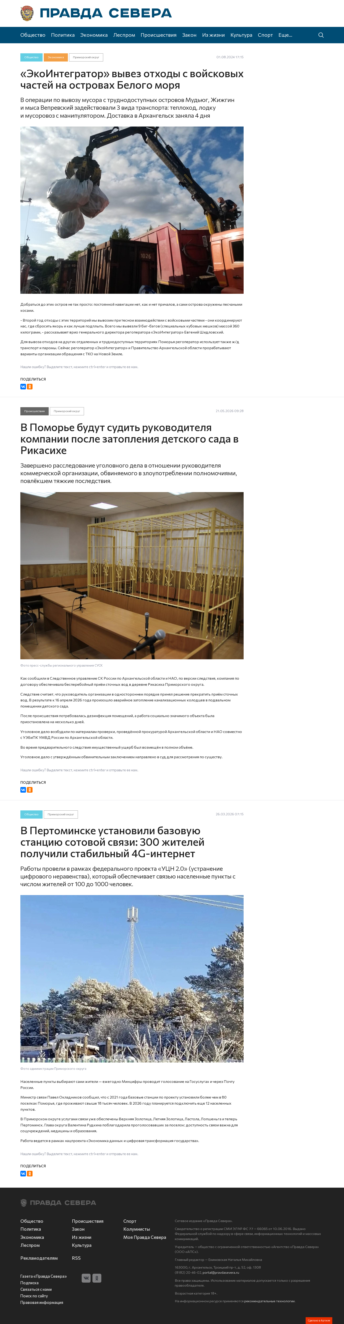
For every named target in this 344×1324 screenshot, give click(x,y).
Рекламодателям (39, 1258)
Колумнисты (136, 1229)
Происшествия (159, 35)
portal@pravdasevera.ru (221, 1272)
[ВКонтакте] (23, 386)
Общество (32, 35)
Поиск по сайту (34, 1295)
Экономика (94, 35)
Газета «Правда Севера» (43, 1276)
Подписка (29, 1282)
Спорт (265, 35)
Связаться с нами (36, 1289)
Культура (241, 35)
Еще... (285, 35)
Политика (63, 35)
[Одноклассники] (30, 386)
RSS (76, 1258)
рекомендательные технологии (269, 1301)
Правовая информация (41, 1302)
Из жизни (213, 35)
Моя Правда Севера (144, 1237)
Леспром (124, 35)
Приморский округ (86, 57)
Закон (189, 35)
